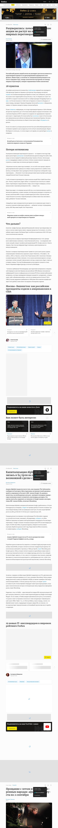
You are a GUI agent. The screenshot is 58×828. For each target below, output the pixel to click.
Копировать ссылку (46, 39)
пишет (39, 541)
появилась (13, 109)
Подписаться (12, 403)
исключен (35, 116)
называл (8, 94)
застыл (49, 131)
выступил (40, 103)
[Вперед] (54, 332)
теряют (44, 573)
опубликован (32, 90)
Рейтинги (18, 5)
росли (8, 160)
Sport (49, 5)
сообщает (19, 521)
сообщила (38, 510)
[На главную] (4, 1)
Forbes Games (8, 5)
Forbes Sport (9, 426)
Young (53, 5)
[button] (56, 2)
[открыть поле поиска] (53, 2)
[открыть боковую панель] (49, 2)
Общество (33, 426)
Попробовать (37, 34)
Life (41, 5)
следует (24, 499)
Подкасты (31, 5)
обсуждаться (44, 120)
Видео (36, 5)
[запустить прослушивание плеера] (45, 24)
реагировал (20, 156)
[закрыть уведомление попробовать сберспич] (45, 28)
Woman (45, 5)
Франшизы (25, 5)
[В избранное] (27, 330)
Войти (44, 1)
